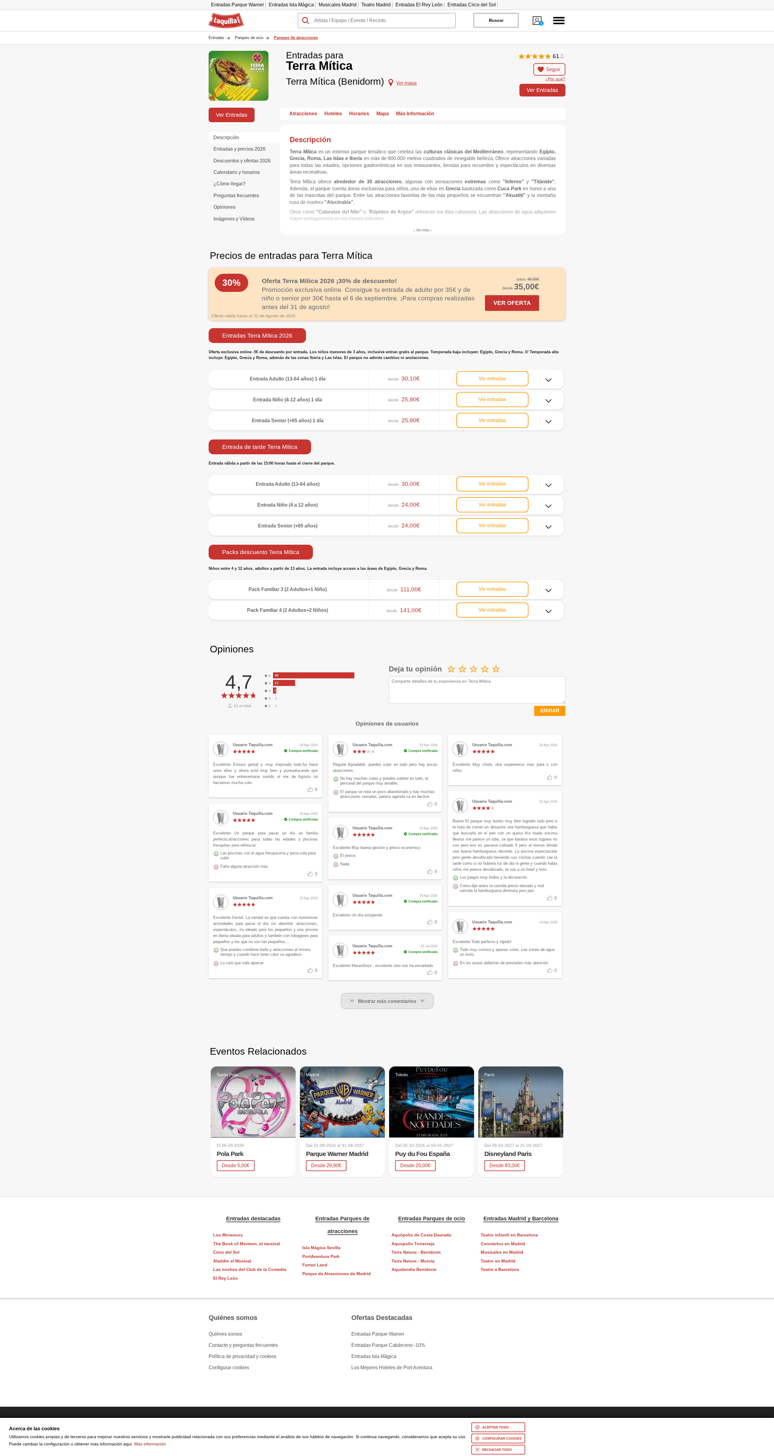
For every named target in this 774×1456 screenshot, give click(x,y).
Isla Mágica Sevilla (321, 1247)
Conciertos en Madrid (503, 1244)
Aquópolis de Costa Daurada (421, 1235)
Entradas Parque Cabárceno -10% (388, 1345)
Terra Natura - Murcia (413, 1261)
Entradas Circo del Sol (471, 4)
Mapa (382, 113)
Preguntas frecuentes (236, 195)
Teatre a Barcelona (500, 1269)
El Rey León (225, 1278)
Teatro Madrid (376, 4)
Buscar (496, 20)
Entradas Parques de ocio (431, 1219)
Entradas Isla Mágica (291, 4)
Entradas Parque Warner (237, 4)
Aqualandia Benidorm (414, 1269)
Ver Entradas (542, 90)
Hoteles (333, 113)
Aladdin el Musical (232, 1261)
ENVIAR (549, 710)
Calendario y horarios (236, 172)
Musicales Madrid (337, 4)
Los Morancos (228, 1235)
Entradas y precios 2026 (239, 149)
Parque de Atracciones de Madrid (336, 1274)
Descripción (226, 137)
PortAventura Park (321, 1256)
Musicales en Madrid (502, 1252)
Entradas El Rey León (419, 4)
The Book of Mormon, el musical (246, 1244)
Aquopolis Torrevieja (413, 1244)
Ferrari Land (314, 1265)
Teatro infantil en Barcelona (509, 1235)
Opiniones (224, 207)
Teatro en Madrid (498, 1261)
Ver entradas (492, 378)
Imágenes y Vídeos (234, 218)
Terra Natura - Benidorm (416, 1252)
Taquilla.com (222, 15)
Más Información (415, 113)
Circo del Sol (226, 1252)
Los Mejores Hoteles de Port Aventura (391, 1367)
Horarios (359, 113)
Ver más (386, 374)
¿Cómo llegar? (229, 183)
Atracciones (303, 113)
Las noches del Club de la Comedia (249, 1269)
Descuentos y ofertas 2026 (242, 160)
